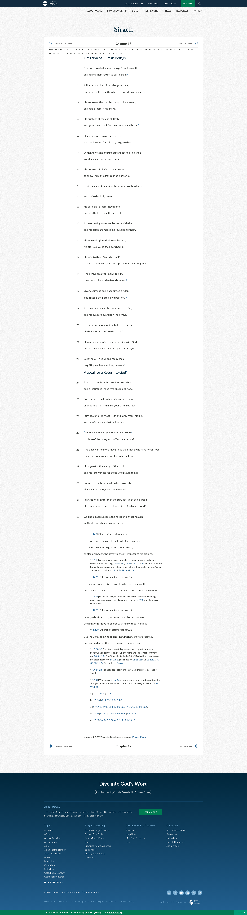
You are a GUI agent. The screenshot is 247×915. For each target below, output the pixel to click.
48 (108, 54)
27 (166, 50)
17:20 (95, 629)
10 (95, 50)
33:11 (97, 663)
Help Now (188, 3)
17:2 (95, 700)
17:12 (95, 560)
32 (187, 50)
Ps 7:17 (103, 713)
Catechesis (49, 868)
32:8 (123, 706)
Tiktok (200, 892)
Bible (47, 857)
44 (92, 54)
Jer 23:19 (121, 713)
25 (158, 50)
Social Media (172, 845)
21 (141, 50)
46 (100, 54)
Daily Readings (132, 4)
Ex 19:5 (103, 706)
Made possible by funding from (173, 902)
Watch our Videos (142, 792)
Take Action (131, 830)
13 (108, 50)
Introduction (57, 50)
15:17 (128, 563)
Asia (46, 845)
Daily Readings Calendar (143, 3)
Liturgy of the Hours (95, 853)
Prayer (88, 842)
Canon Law (49, 865)
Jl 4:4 (111, 713)
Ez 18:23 (151, 659)
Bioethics (49, 861)
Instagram (193, 892)
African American (52, 838)
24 (154, 50)
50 (117, 54)
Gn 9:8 (117, 563)
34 (50, 54)
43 (87, 54)
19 (133, 50)
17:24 (95, 649)
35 (54, 54)
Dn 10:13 (133, 706)
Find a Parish (153, 4)
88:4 (113, 720)
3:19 (108, 693)
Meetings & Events (135, 838)
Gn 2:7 (102, 693)
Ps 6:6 (120, 663)
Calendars (171, 838)
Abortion (48, 830)
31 (183, 50)
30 (179, 50)
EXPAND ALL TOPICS (53, 882)
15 (116, 50)
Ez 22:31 (131, 713)
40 (75, 54)
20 (137, 50)
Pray (128, 842)
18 (129, 50)
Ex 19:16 (123, 570)
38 (66, 54)
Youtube (181, 892)
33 (192, 50)
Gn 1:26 (105, 700)
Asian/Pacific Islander (55, 849)
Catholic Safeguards (54, 876)
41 (79, 54)
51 (121, 54)
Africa (47, 834)
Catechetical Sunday (54, 872)
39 (71, 54)
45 (96, 54)
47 (104, 54)
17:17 (95, 596)
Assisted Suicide (52, 853)
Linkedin (187, 892)
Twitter (169, 892)
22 (145, 50)
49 (113, 54)
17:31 (95, 679)
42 (83, 54)
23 (150, 50)
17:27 (95, 669)
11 (99, 50)
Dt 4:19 (112, 706)
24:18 (131, 570)
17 (123, 563)
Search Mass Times (94, 838)
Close (240, 912)
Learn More (150, 812)
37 (62, 54)
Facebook (175, 892)
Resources (171, 834)
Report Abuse (170, 4)
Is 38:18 (131, 720)
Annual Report (51, 842)
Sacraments (90, 849)
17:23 (96, 713)
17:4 (95, 534)
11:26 (135, 659)
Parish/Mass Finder (176, 830)
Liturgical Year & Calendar (98, 845)
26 (162, 50)
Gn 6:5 (117, 679)
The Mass (90, 857)
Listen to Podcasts (121, 792)
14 (112, 50)
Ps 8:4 (117, 700)
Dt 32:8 (139, 600)
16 (120, 50)
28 (171, 50)
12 (104, 50)
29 (175, 50)
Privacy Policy (139, 736)
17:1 (138, 563)
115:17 (122, 720)
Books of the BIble (94, 834)
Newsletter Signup (175, 842)
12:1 (145, 706)
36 (58, 54)
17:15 (95, 577)
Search (199, 3)
